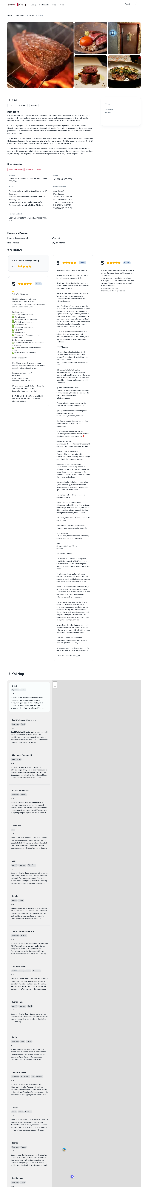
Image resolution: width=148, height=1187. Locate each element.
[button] (64, 1149)
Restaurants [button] (44, 5)
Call (11, 105)
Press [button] (62, 5)
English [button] (127, 4)
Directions (22, 105)
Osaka (31, 15)
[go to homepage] (16, 6)
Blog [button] (54, 5)
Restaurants (20, 15)
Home (9, 15)
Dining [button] (33, 5)
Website (34, 105)
